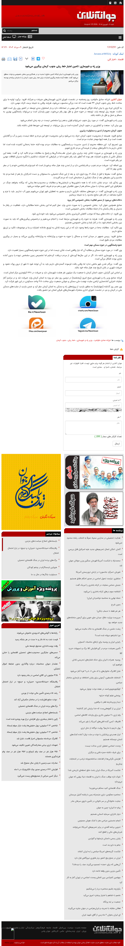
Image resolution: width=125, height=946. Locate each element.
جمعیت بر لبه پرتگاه (111, 902)
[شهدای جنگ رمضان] (94, 472)
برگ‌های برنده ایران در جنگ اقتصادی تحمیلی (37, 560)
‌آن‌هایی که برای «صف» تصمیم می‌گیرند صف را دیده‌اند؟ (96, 864)
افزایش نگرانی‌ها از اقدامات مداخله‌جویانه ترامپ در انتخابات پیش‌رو (95, 761)
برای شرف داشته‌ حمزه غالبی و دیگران (104, 752)
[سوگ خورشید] (94, 508)
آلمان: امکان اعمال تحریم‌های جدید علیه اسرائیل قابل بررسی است (95, 552)
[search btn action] (4, 30)
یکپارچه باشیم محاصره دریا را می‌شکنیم (103, 889)
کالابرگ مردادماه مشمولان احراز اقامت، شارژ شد (37, 738)
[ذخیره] (15, 59)
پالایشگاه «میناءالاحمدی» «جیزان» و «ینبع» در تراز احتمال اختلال (33, 551)
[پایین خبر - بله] (37, 306)
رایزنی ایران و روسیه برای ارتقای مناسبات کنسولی (99, 642)
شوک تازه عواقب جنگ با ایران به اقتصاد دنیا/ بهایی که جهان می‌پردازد (95, 779)
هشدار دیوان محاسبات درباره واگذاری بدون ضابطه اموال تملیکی (31, 666)
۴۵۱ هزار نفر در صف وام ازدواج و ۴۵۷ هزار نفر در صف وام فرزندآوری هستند (31, 754)
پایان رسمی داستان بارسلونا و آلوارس (104, 838)
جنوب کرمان (61, 340)
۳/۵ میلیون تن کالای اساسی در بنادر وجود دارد (37, 675)
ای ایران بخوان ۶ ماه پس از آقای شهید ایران (100, 915)
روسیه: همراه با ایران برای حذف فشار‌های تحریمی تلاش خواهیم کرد (97, 662)
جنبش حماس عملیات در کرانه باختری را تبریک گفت (97, 585)
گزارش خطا (114, 349)
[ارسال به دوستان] (9, 59)
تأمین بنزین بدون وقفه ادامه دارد (106, 871)
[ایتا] (37, 327)
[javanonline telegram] (38, 58)
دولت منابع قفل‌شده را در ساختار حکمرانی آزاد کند (35, 699)
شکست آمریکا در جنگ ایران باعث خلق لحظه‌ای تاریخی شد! (94, 770)
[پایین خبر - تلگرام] (88, 326)
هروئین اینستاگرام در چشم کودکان (42, 567)
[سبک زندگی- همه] (31, 492)
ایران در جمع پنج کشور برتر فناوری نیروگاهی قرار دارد (97, 858)
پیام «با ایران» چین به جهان (108, 807)
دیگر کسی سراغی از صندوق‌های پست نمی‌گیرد (37, 776)
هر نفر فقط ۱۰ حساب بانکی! (108, 611)
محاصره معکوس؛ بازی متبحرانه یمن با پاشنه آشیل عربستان (94, 794)
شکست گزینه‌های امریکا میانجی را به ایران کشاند (99, 851)
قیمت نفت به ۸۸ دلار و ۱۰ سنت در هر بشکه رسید (36, 639)
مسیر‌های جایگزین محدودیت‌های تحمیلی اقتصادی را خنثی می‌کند (31, 655)
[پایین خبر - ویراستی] (88, 305)
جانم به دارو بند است (111, 845)
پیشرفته (9, 30)
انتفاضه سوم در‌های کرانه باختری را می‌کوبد (101, 591)
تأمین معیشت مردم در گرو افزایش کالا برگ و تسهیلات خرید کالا (95, 651)
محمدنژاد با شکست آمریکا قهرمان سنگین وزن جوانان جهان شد (95, 563)
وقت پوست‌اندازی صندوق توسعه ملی (41, 646)
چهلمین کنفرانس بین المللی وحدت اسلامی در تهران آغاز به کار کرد (94, 880)
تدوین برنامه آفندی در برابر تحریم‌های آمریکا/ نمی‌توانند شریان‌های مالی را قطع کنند (97, 829)
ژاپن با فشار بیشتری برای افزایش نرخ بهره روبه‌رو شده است (32, 719)
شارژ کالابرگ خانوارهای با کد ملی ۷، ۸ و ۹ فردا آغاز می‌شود (95, 671)
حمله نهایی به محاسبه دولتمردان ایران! (103, 598)
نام (120, 373)
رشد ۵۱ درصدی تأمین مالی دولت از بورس (39, 693)
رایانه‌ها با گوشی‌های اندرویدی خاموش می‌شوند (37, 633)
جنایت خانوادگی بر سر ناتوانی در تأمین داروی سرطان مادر (95, 801)
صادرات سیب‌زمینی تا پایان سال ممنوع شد (39, 763)
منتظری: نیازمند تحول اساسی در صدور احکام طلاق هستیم (95, 578)
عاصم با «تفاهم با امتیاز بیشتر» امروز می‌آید (101, 895)
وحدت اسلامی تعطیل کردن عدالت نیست (102, 746)
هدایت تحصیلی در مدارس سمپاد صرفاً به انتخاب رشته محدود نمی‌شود (94, 540)
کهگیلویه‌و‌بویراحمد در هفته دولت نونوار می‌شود (100, 689)
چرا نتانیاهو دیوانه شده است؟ (107, 635)
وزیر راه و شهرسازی (84, 340)
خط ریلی (71, 340)
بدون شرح (115, 604)
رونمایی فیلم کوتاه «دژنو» (109, 695)
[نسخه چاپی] (3, 59)
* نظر (119, 417)
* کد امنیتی (117, 400)
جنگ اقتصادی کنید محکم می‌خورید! (104, 788)
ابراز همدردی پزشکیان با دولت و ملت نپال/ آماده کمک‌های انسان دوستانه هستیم (96, 737)
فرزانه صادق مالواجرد (102, 340)
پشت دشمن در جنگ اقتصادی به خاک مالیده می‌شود (97, 629)
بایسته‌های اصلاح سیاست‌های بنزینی (40, 541)
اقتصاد (121, 59)
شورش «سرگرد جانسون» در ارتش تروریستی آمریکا (98, 572)
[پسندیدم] (43, 58)
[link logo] (88, 14)
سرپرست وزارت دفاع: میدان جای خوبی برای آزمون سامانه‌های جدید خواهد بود (94, 620)
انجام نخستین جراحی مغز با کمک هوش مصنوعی (99, 820)
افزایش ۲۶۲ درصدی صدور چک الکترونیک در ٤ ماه (36, 769)
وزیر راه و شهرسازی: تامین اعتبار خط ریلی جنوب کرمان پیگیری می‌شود (62, 66)
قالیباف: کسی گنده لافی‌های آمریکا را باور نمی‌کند (99, 721)
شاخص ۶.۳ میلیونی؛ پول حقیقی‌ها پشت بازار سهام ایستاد (32, 725)
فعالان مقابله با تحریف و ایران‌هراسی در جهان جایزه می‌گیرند (94, 908)
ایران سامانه (9, 942)
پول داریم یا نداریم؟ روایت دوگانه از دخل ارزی (100, 728)
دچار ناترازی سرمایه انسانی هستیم (105, 814)
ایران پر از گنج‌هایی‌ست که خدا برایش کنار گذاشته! (98, 708)
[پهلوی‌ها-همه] (31, 611)
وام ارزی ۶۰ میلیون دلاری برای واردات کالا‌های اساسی (97, 715)
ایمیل (119, 387)
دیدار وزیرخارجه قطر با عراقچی (107, 702)
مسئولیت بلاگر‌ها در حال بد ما (44, 574)
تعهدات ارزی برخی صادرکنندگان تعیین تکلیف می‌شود (35, 745)
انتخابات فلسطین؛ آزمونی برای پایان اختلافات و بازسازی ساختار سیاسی (94, 680)
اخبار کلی (112, 59)
